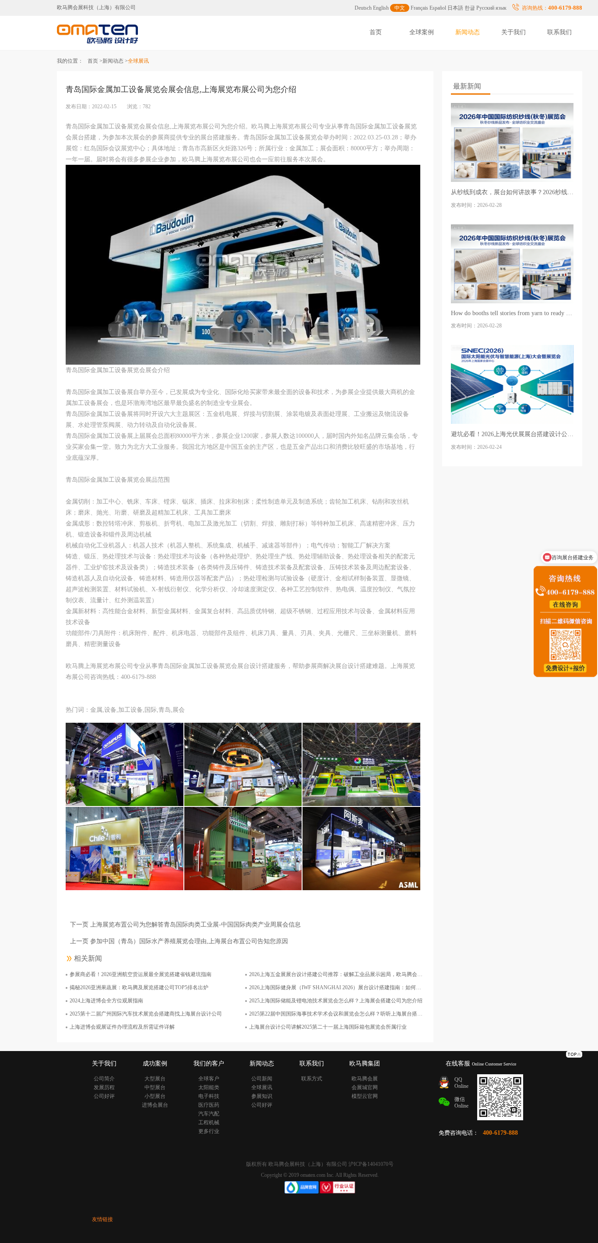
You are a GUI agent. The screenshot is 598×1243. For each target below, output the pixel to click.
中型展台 (154, 1087)
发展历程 (104, 1087)
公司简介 (104, 1079)
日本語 (455, 8)
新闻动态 (467, 32)
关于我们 (513, 32)
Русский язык (491, 8)
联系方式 (311, 1079)
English (381, 8)
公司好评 (104, 1096)
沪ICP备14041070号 (371, 1164)
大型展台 (154, 1079)
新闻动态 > (115, 61)
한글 (469, 8)
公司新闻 (261, 1079)
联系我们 (559, 32)
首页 (375, 32)
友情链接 (102, 1219)
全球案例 (421, 32)
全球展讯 (261, 1087)
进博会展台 (155, 1105)
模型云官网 (365, 1096)
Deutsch (363, 8)
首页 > (95, 61)
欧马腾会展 (365, 1079)
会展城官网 (365, 1087)
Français (419, 8)
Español (437, 8)
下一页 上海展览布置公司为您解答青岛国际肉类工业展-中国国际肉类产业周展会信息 (185, 924)
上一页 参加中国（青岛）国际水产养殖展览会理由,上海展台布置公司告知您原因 (179, 941)
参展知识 (261, 1096)
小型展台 (154, 1096)
